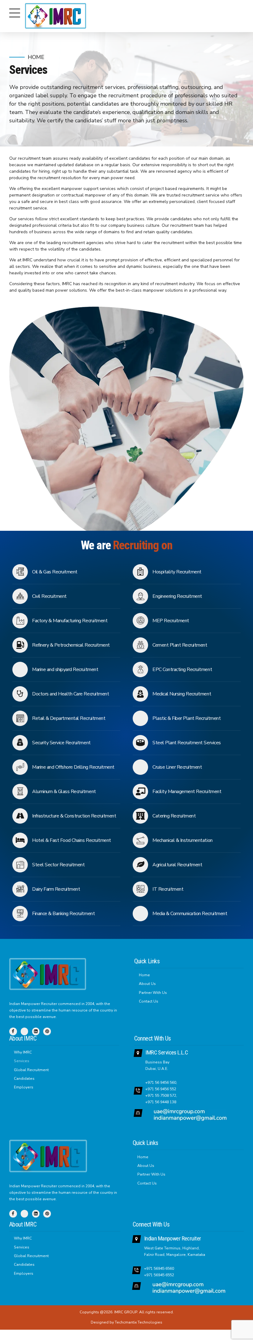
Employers (23, 1087)
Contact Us (148, 1001)
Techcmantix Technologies (138, 1322)
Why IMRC (23, 1052)
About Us (147, 983)
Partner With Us (153, 992)
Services (21, 1060)
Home (36, 57)
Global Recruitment (31, 1069)
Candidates (24, 1078)
